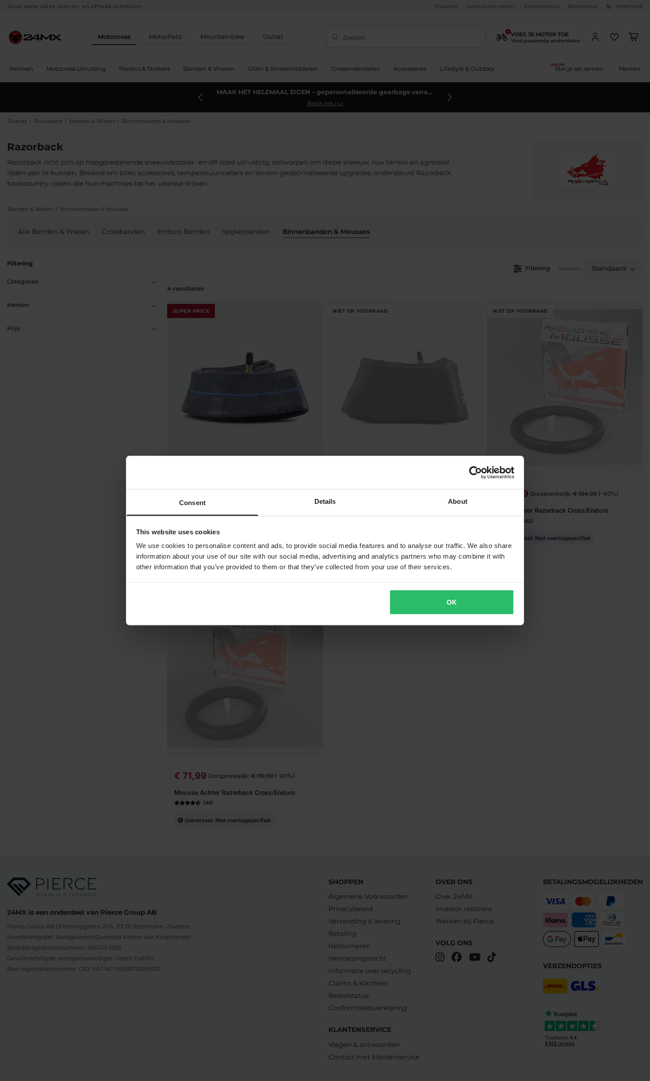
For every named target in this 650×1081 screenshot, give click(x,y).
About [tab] (457, 501)
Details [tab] (325, 501)
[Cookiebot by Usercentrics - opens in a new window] (475, 472)
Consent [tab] (192, 502)
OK (452, 602)
